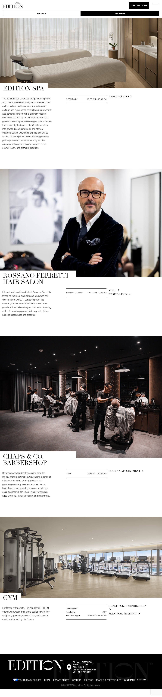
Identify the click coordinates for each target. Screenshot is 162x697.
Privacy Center (61, 680)
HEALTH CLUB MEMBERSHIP (127, 606)
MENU (40, 14)
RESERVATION (118, 294)
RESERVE (120, 14)
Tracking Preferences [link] (108, 680)
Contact (88, 680)
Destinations (139, 6)
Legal (47, 680)
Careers (76, 680)
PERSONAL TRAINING (123, 613)
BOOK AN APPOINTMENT (125, 471)
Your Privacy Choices (29, 680)
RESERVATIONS (119, 96)
